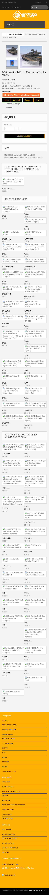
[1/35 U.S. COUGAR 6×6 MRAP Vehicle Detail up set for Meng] (35, 531)
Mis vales (5, 852)
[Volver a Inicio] (4, 34)
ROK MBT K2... (29, 296)
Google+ (27, 100)
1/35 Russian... (8, 189)
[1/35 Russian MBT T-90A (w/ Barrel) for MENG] (12, 51)
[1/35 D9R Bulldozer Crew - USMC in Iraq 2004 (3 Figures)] (35, 418)
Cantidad (7, 125)
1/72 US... (27, 490)
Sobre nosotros (8, 809)
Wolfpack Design (8, 739)
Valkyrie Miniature (9, 729)
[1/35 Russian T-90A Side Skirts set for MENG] (13, 587)
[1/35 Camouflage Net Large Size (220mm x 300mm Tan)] (35, 391)
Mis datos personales (10, 848)
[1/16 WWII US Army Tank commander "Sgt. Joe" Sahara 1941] (13, 304)
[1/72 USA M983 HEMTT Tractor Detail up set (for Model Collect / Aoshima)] (13, 463)
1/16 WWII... (6, 311)
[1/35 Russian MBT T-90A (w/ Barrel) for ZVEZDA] (35, 208)
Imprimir (9, 107)
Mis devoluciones (8, 834)
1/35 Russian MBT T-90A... (10, 864)
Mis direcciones (8, 843)
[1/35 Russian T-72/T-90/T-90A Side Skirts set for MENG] (13, 602)
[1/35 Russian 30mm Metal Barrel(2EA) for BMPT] (35, 574)
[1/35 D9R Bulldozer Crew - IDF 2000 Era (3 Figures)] (13, 417)
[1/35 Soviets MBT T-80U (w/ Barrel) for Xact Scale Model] (35, 274)
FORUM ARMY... (8, 267)
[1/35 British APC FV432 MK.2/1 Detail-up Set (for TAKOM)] (35, 319)
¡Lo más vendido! (8, 786)
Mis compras (7, 829)
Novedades (6, 782)
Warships (5, 762)
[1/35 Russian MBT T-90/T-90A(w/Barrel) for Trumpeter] (13, 209)
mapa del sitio (7, 819)
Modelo (5, 80)
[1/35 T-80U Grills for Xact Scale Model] (13, 288)
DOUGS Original (7, 743)
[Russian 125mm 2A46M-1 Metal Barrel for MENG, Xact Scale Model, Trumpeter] (35, 633)
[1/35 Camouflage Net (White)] (35, 377)
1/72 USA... (6, 470)
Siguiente (12, 67)
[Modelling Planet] (24, 15)
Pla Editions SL (36, 890)
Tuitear (6, 100)
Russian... (28, 641)
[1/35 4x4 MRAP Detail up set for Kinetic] (13, 318)
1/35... (4, 216)
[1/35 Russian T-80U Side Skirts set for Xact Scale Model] (13, 181)
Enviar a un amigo (13, 103)
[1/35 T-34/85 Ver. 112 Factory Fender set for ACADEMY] (35, 650)
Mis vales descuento (9, 839)
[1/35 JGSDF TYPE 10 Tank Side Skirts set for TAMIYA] (13, 666)
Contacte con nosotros (9, 2)
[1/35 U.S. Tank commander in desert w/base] (35, 304)
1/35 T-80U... (7, 294)
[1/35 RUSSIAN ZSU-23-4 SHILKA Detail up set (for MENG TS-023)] (35, 447)
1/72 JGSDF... (6, 454)
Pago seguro (7, 814)
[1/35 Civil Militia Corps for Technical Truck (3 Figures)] (35, 405)
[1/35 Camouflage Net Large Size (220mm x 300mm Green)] (13, 391)
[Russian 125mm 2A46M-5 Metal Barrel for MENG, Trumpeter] (13, 650)
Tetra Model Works (15, 34)
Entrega (5, 796)
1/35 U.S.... (28, 311)
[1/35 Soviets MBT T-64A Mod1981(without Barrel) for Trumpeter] (13, 274)
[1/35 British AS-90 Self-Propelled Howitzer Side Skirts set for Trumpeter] (35, 334)
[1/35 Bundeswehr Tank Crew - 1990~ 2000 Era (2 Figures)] (35, 363)
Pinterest (38, 100)
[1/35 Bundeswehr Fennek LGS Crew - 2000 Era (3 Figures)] (35, 348)
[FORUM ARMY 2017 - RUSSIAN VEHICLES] (13, 261)
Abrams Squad (7, 734)
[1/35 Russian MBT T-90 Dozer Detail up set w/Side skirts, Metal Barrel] (35, 247)
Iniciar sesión (16, 7)
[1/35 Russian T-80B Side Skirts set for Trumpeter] (35, 617)
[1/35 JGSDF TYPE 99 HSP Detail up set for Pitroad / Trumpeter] (13, 531)
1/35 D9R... (6, 423)
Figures (5, 766)
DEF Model (6, 720)
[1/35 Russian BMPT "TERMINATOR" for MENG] (13, 546)
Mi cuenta (6, 825)
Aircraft (5, 757)
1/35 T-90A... (7, 239)
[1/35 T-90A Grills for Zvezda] (35, 233)
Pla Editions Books (9, 771)
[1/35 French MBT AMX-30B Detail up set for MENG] (35, 261)
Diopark (5, 748)
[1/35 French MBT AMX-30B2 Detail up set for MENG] (35, 515)
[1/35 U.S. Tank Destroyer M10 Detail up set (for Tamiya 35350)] (35, 463)
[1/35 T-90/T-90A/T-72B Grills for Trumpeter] (35, 220)
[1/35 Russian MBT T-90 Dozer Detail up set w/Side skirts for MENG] (13, 247)
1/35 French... (30, 267)
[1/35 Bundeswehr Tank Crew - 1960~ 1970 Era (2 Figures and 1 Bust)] (13, 363)
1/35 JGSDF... (6, 538)
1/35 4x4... (6, 324)
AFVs (3, 753)
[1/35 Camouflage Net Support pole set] (13, 405)
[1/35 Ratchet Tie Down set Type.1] (35, 665)
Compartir (17, 100)
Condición (6, 83)
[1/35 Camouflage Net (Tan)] (13, 377)
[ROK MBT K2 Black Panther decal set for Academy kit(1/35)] (35, 289)
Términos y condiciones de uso (13, 805)
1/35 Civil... (28, 411)
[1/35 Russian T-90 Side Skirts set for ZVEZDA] (35, 587)
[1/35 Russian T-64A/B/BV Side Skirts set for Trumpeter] (13, 618)
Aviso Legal (6, 800)
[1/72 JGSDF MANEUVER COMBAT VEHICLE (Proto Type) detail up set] (13, 447)
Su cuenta (5, 7)
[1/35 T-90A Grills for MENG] (13, 233)
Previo (12, 46)
